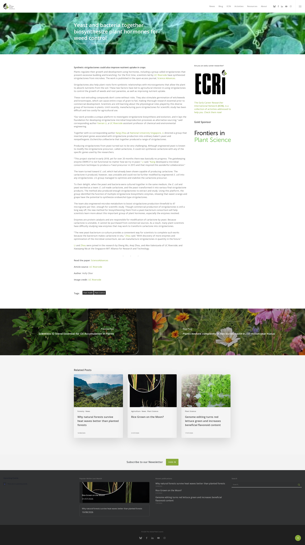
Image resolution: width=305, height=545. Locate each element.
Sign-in (172, 462)
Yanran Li (102, 123)
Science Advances (166, 78)
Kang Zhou (121, 132)
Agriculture (135, 411)
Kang (152, 161)
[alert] (38, 483)
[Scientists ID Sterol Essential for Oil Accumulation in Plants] (76, 332)
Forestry (80, 411)
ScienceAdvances (99, 260)
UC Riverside (160, 75)
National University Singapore (145, 132)
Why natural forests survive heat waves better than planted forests (190, 483)
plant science (100, 293)
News (93, 43)
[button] (300, 6)
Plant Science (115, 43)
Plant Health (102, 43)
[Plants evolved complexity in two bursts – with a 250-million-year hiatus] (228, 332)
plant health (88, 293)
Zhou (128, 235)
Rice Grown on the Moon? (168, 490)
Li (163, 132)
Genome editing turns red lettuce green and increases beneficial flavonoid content (188, 499)
